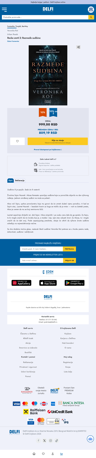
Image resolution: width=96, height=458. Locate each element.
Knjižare (68, 333)
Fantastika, (11, 26)
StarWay (25, 26)
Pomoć (28, 376)
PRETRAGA (69, 249)
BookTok (28, 352)
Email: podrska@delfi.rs (48, 322)
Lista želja (68, 371)
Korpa (67, 367)
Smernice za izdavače (28, 347)
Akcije (28, 343)
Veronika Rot (12, 30)
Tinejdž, (18, 26)
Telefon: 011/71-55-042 (48, 319)
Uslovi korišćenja (28, 371)
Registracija (68, 362)
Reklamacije (28, 362)
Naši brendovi (68, 343)
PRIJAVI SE (69, 260)
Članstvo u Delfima (28, 333)
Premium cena (45, 129)
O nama (68, 347)
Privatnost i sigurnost (28, 367)
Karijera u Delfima (67, 338)
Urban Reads (12, 34)
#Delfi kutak (28, 338)
